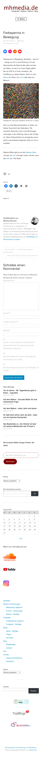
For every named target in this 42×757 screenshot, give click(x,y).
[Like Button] (4, 173)
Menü (22, 19)
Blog (5, 641)
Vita (4, 651)
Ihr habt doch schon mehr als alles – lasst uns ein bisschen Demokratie (20, 416)
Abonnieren (10, 461)
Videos (8, 634)
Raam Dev (33, 750)
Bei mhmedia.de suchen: (12, 489)
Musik (5, 627)
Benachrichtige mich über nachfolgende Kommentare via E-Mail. (19, 358)
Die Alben (9, 638)
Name (6, 313)
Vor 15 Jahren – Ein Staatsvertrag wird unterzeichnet (18, 250)
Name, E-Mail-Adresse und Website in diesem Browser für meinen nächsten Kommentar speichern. (19, 345)
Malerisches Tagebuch (14, 607)
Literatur (9, 648)
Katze (5, 77)
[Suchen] (34, 493)
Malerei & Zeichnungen (11, 604)
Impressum (10, 661)
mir (14, 155)
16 (35, 523)
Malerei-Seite (31, 152)
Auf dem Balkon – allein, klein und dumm (20, 408)
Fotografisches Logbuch (15, 621)
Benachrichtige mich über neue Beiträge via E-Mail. (21, 369)
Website (6, 330)
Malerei (21, 41)
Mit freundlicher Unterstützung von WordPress (20, 747)
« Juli (20, 538)
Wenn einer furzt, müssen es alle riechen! (22, 255)
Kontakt (6, 654)
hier (8, 158)
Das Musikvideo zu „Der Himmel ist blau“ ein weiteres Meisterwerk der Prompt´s (20, 425)
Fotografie (7, 617)
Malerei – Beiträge (12, 614)
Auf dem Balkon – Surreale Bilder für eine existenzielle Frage (20, 400)
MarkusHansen (10, 41)
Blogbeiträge (10, 644)
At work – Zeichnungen (14, 611)
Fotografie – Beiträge (13, 624)
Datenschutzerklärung (14, 658)
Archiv (5, 669)
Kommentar (8, 281)
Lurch (21, 77)
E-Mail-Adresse (10, 322)
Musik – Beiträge (12, 631)
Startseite (6, 600)
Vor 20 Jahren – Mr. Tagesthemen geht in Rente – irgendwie (19, 391)
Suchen (6, 686)
